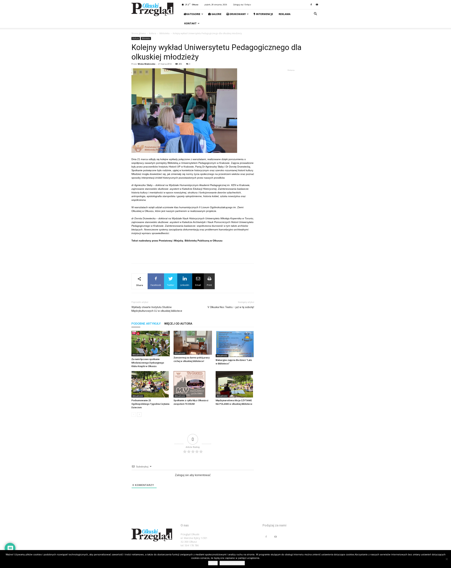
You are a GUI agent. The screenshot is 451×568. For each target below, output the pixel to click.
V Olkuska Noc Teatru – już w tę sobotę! (231, 307)
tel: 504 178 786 (190, 545)
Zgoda (212, 563)
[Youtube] (317, 4)
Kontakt (190, 23)
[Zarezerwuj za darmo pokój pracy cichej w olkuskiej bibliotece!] (193, 343)
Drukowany (237, 14)
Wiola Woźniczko (146, 64)
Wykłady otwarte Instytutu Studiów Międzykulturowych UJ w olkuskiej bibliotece (156, 309)
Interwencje (264, 14)
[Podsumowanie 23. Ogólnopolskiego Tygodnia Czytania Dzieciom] (150, 384)
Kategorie (193, 14)
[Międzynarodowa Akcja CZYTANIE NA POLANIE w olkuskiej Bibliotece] (235, 384)
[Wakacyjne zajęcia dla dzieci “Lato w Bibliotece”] (235, 344)
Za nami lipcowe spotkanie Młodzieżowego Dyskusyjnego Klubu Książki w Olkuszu (147, 363)
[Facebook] (311, 4)
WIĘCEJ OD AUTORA (178, 323)
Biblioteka (164, 33)
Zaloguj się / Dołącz (242, 4)
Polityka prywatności (232, 563)
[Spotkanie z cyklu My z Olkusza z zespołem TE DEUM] (193, 384)
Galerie (216, 14)
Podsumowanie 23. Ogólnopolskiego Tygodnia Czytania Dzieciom (150, 404)
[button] (315, 14)
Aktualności (137, 354)
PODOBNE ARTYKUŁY (146, 323)
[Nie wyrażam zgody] (446, 559)
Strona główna (138, 33)
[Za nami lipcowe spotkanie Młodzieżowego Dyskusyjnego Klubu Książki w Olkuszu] (150, 343)
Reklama (284, 14)
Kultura (152, 33)
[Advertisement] (193, 251)
